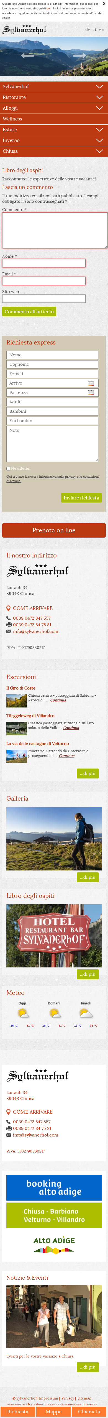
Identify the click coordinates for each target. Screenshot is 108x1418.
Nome (9, 256)
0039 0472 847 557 (31, 618)
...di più (88, 773)
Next (80, 56)
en (101, 29)
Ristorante (14, 97)
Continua (58, 700)
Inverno (11, 140)
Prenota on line (54, 530)
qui (48, 8)
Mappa (53, 1412)
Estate (10, 130)
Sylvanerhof (16, 87)
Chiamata (89, 1412)
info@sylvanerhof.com (35, 631)
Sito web (10, 291)
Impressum (48, 1398)
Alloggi (10, 108)
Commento (13, 209)
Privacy (67, 1398)
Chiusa (10, 151)
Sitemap (84, 1398)
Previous (28, 56)
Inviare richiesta (81, 498)
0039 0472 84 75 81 (32, 625)
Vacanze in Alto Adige (25, 1405)
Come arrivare (33, 608)
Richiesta (17, 1412)
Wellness (12, 119)
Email (9, 274)
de (88, 29)
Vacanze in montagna (63, 1405)
